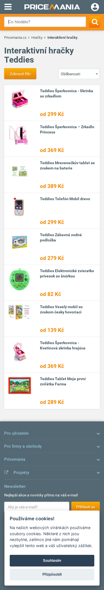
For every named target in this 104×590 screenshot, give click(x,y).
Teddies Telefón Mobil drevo (65, 199)
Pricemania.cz (15, 37)
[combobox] (79, 73)
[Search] (94, 21)
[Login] (95, 7)
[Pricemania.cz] (52, 7)
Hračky (36, 37)
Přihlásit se (85, 506)
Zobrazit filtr (20, 73)
